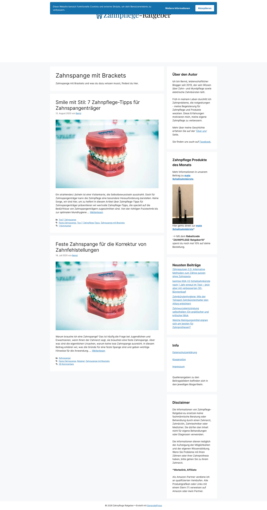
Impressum (178, 366)
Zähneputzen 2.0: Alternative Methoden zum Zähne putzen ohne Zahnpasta (188, 273)
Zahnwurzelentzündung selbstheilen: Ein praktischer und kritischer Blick (190, 312)
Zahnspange (70, 219)
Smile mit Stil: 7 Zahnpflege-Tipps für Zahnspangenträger (98, 105)
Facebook (205, 141)
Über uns (201, 131)
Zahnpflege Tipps (91, 223)
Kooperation (179, 359)
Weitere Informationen (177, 8)
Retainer (81, 361)
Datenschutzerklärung (184, 352)
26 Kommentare (66, 364)
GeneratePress (154, 505)
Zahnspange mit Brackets (113, 223)
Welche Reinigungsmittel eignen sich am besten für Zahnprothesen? (190, 324)
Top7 (61, 219)
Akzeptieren (205, 8)
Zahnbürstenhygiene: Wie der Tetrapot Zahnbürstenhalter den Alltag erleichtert (190, 300)
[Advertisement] (133, 42)
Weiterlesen (96, 212)
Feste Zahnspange (67, 223)
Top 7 (79, 223)
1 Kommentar (65, 226)
